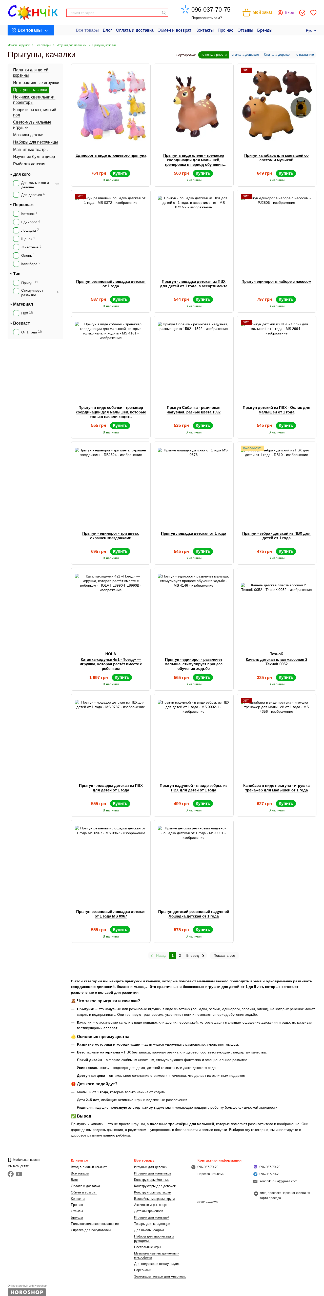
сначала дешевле (245, 54)
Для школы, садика (149, 1230)
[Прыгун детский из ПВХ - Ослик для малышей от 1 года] (276, 358)
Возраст (21, 323)
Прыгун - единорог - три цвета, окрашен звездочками (110, 535)
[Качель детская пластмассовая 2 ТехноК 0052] (276, 610)
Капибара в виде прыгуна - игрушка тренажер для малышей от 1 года (276, 787)
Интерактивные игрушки (36, 82)
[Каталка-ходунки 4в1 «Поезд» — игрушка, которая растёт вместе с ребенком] (111, 610)
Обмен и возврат (174, 30)
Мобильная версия (26, 1160)
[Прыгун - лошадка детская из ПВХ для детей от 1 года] (111, 736)
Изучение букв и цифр (34, 156)
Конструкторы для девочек (155, 1186)
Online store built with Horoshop (27, 1285)
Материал (23, 304)
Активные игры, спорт (151, 1205)
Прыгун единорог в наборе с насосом (276, 281)
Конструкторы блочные (151, 1180)
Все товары (87, 30)
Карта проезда (270, 1198)
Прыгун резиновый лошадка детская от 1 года (111, 283)
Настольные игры (147, 1247)
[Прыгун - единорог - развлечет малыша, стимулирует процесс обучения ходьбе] (193, 610)
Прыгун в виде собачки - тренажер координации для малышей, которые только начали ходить (111, 412)
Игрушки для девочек (150, 1167)
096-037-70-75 (210, 9)
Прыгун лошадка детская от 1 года (193, 533)
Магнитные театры (31, 149)
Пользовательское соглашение (95, 1224)
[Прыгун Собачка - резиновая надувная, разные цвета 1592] (193, 358)
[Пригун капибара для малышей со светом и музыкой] (276, 106)
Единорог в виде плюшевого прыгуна (110, 155)
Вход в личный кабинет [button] (89, 1167)
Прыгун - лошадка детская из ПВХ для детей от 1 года (111, 787)
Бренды (264, 30)
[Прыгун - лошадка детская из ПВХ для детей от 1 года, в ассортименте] (193, 232)
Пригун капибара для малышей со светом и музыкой (276, 157)
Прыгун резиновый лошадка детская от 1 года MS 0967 (111, 913)
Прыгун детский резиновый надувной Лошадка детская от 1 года (193, 913)
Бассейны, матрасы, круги (154, 1199)
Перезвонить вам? (206, 18)
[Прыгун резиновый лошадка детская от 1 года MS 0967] (111, 862)
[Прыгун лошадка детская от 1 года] (193, 484)
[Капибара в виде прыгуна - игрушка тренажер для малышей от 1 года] (276, 736)
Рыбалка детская (29, 164)
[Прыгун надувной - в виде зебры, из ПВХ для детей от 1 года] (193, 736)
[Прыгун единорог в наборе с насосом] (276, 232)
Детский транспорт (148, 1211)
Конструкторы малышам (152, 1192)
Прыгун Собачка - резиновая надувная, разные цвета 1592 (193, 409)
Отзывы (245, 30)
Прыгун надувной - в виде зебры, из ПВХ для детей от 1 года (193, 787)
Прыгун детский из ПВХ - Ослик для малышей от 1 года (276, 409)
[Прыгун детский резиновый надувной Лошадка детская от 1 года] (193, 862)
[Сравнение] (302, 13)
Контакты (204, 30)
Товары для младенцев (152, 1224)
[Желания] (313, 13)
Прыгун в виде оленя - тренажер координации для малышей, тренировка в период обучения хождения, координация (193, 162)
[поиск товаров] (164, 13)
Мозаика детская (29, 135)
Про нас (225, 30)
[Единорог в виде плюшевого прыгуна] (111, 106)
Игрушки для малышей (151, 1217)
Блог (107, 30)
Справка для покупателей (91, 1230)
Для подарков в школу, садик (156, 1264)
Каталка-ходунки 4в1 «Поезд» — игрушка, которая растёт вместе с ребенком (111, 664)
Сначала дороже (277, 54)
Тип (17, 274)
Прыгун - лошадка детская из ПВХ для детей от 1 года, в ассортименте (193, 283)
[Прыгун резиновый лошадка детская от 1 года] (111, 232)
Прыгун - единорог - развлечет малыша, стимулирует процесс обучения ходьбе (193, 664)
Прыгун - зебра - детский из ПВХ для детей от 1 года (276, 535)
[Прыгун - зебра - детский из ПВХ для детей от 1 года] (276, 484)
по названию (304, 54)
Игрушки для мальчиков (152, 1173)
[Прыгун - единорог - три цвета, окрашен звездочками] (111, 484)
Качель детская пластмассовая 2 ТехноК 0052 (276, 661)
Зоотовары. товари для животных (160, 1276)
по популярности (214, 54)
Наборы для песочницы (35, 142)
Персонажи (142, 1270)
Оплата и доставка (134, 30)
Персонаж (23, 205)
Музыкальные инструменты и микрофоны (156, 1255)
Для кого (22, 174)
